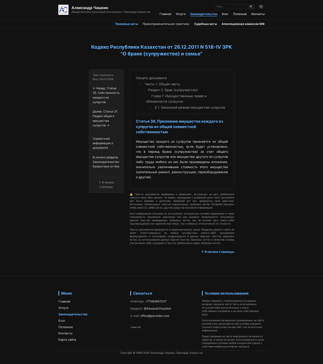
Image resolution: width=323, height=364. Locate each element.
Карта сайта (67, 339)
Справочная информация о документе (103, 143)
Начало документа (151, 78)
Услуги (181, 14)
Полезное (240, 14)
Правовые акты (126, 24)
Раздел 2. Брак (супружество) (173, 90)
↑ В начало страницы (217, 252)
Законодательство (203, 14)
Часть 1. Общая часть (162, 84)
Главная (165, 14)
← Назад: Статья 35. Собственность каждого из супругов (106, 95)
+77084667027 (156, 301)
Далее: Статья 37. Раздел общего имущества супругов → (105, 118)
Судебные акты (205, 24)
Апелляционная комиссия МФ (243, 24)
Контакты (258, 14)
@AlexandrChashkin (157, 308)
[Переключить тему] (261, 6)
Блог (225, 14)
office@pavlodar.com (154, 316)
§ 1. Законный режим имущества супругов (190, 107)
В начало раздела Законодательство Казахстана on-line (106, 161)
